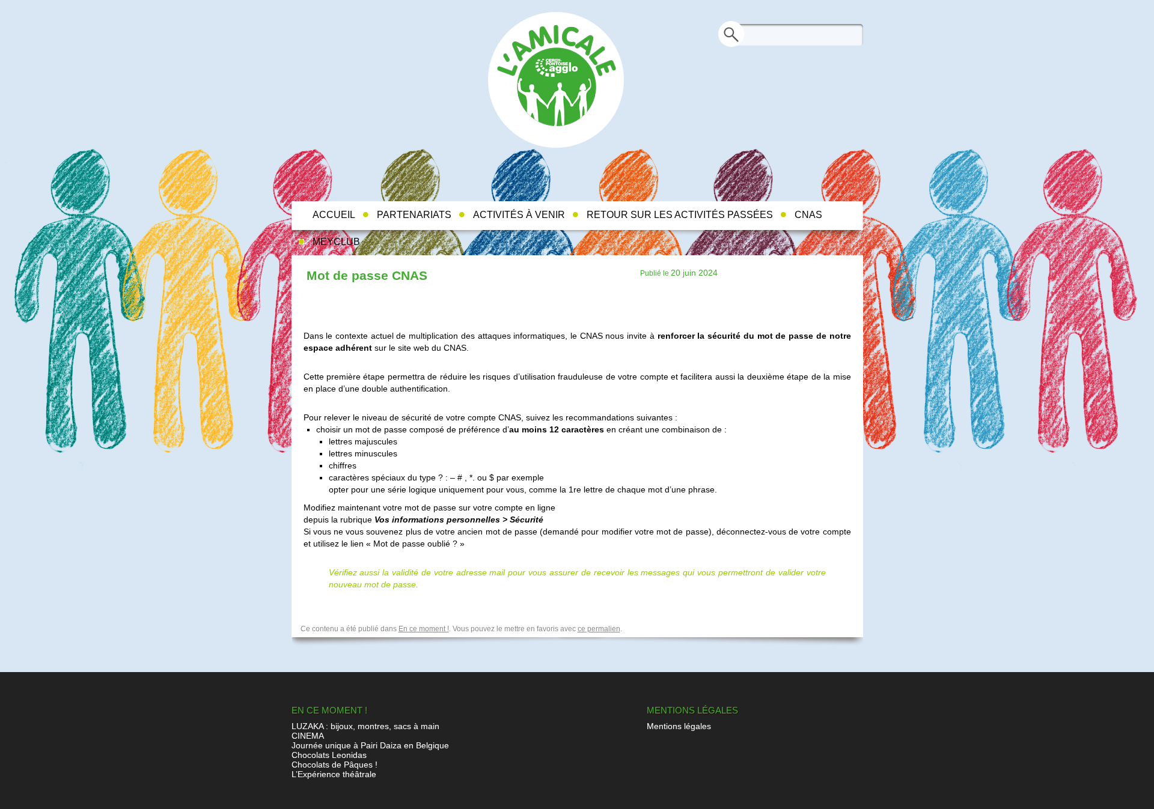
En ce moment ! (423, 629)
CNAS (808, 215)
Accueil (334, 215)
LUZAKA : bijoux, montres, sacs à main (365, 726)
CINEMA (308, 736)
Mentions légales (679, 726)
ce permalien (599, 629)
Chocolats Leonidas (329, 755)
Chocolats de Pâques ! (334, 764)
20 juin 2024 (694, 272)
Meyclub (336, 242)
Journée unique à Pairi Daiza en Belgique (370, 745)
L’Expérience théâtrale (334, 774)
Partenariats (414, 215)
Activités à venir (519, 215)
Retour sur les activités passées (680, 215)
